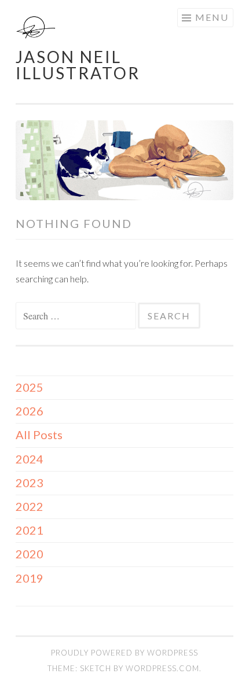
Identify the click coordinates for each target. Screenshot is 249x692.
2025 (29, 387)
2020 (29, 554)
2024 (29, 459)
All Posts (39, 434)
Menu (212, 17)
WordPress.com (162, 668)
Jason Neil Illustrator (78, 65)
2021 (29, 530)
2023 (29, 482)
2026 (29, 411)
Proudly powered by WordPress (124, 652)
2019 (29, 578)
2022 (29, 506)
